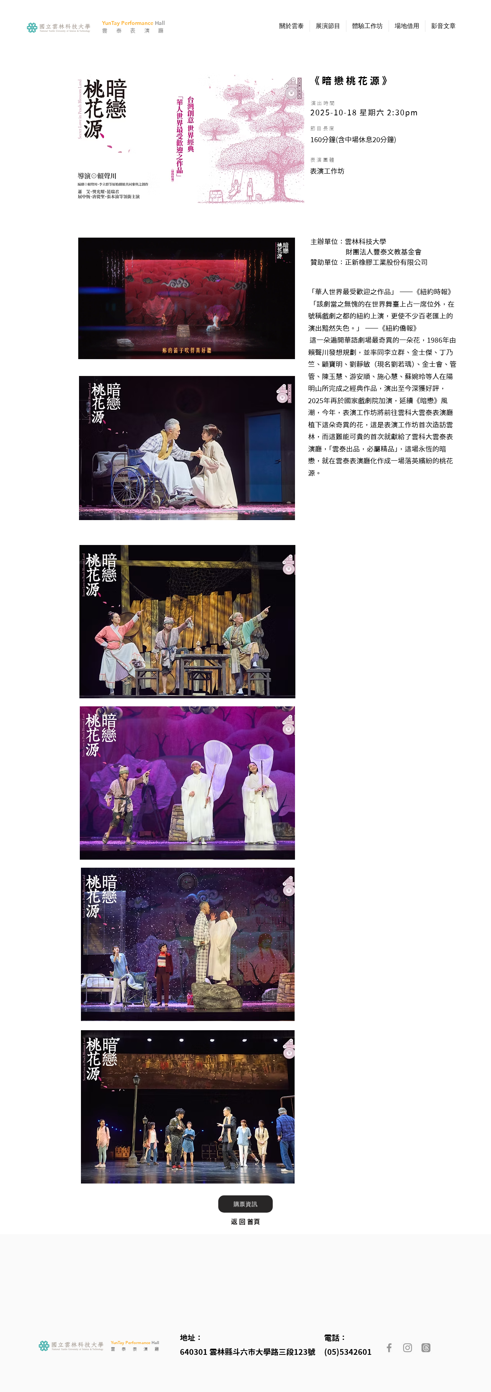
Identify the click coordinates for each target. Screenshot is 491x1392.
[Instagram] (408, 1348)
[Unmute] (101, 349)
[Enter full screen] (285, 349)
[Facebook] (389, 1348)
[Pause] (88, 349)
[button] (292, 26)
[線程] (426, 1348)
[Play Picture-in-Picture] (272, 349)
